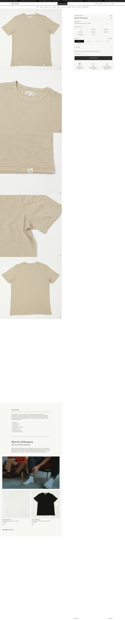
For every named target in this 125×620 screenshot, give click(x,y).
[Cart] (112, 3)
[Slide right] (57, 504)
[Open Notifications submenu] (107, 3)
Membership (16, 3)
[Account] (110, 3)
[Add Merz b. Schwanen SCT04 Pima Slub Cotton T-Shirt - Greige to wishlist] (112, 47)
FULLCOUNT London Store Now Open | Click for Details (73, 1)
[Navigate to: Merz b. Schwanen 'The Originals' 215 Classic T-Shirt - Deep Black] (46, 507)
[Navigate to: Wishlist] (105, 3)
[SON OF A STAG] (62, 3)
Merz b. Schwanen (81, 18)
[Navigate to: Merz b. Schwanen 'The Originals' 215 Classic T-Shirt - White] (16, 507)
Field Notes (76, 618)
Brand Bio (110, 618)
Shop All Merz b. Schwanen (7, 529)
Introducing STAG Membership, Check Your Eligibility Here (49, 1)
